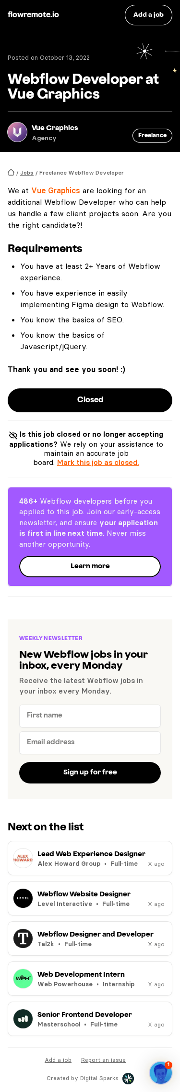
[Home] (11, 172)
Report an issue (103, 1059)
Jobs (27, 172)
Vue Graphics (55, 190)
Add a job (58, 1059)
